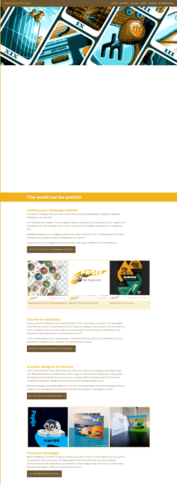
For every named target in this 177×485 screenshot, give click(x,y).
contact (152, 3)
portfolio (124, 3)
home (115, 3)
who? (143, 3)
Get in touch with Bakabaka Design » (51, 249)
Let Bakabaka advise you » (44, 474)
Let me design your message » (47, 396)
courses (135, 3)
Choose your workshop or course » (51, 348)
